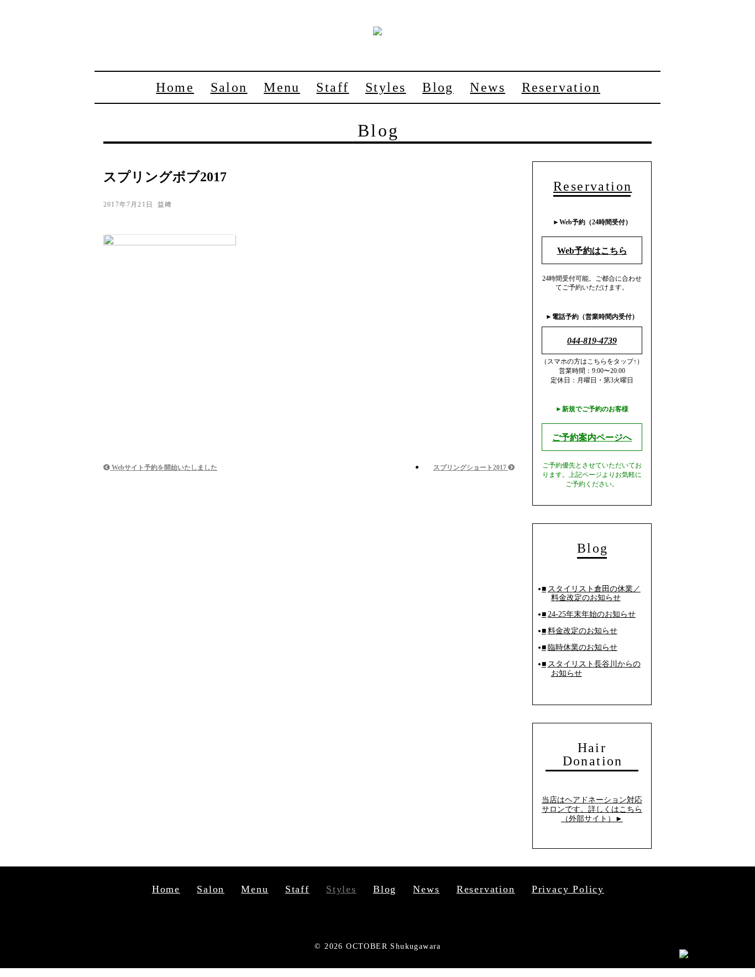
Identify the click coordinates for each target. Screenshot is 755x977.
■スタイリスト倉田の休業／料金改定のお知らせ (591, 593)
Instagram (393, 918)
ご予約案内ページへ (592, 437)
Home (175, 87)
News (487, 87)
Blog (438, 87)
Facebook (362, 918)
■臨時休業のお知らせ (579, 647)
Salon (229, 87)
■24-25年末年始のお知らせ (589, 614)
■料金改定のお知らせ (579, 631)
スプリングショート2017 (470, 467)
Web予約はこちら (592, 250)
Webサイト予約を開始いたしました (163, 467)
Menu (282, 87)
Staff (332, 87)
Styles (385, 87)
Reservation (561, 87)
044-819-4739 (592, 340)
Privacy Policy (568, 889)
